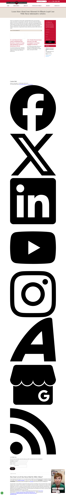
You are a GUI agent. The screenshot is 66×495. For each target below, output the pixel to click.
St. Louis (31, 481)
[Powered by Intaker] (59, 493)
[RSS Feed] (33, 454)
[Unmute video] (52, 470)
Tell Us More (12, 467)
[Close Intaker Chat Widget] (63, 470)
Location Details (48, 55)
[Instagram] (33, 316)
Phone (11, 462)
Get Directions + (30, 84)
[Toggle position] (61, 470)
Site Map (11, 494)
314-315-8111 (56, 1)
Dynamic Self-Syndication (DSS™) (30, 493)
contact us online (21, 480)
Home (8, 5)
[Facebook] (33, 130)
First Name (12, 460)
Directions (47, 56)
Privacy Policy (40, 490)
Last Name (12, 461)
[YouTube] (33, 270)
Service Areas (16, 5)
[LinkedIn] (33, 223)
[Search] (45, 1)
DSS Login (14, 494)
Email (11, 464)
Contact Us (56, 5)
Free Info (48, 5)
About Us (25, 5)
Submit (12, 468)
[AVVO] (33, 361)
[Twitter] (33, 177)
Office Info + (25, 84)
